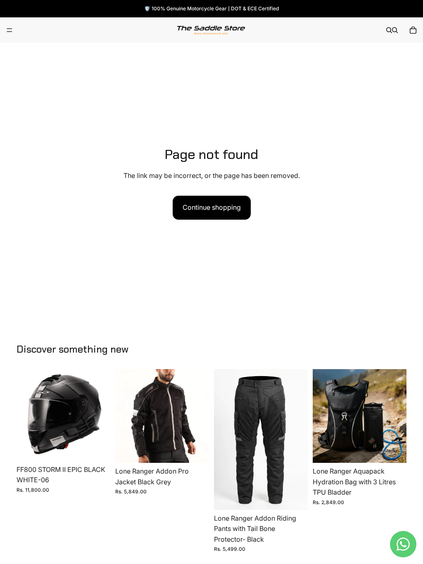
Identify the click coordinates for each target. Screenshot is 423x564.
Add (400, 450)
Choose (104, 448)
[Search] (389, 30)
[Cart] (413, 30)
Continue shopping (212, 207)
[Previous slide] (124, 416)
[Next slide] (200, 416)
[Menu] (9, 30)
